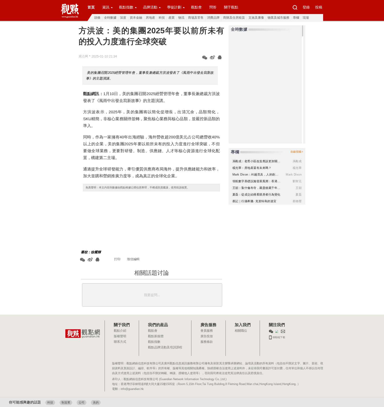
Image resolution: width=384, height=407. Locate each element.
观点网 (83, 56)
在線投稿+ (296, 151)
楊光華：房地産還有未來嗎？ (252, 168)
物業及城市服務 (278, 17)
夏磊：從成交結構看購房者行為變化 (256, 194)
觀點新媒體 (156, 336)
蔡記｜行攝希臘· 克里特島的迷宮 (254, 201)
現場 (306, 17)
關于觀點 (231, 7)
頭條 (97, 17)
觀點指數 (126, 7)
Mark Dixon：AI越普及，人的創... (255, 174)
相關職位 (241, 330)
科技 (162, 17)
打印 (117, 259)
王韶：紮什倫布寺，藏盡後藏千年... (256, 188)
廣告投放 (206, 336)
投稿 (318, 7)
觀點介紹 (120, 330)
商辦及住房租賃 (234, 17)
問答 (212, 7)
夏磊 (299, 194)
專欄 (296, 17)
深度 (123, 17)
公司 (81, 402)
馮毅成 (297, 161)
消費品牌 (213, 17)
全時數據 (110, 17)
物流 (181, 17)
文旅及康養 (256, 17)
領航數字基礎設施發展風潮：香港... (256, 181)
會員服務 (206, 330)
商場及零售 (196, 17)
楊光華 (297, 168)
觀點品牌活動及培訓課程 (165, 347)
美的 (96, 402)
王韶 (299, 188)
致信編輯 (133, 259)
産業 (171, 17)
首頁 (91, 7)
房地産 (150, 17)
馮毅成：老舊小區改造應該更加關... (256, 161)
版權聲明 (120, 336)
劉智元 (297, 181)
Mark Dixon (294, 174)
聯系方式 (120, 341)
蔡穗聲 (297, 201)
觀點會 (196, 7)
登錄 (306, 7)
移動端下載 (278, 337)
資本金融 (136, 17)
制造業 (66, 402)
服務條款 (206, 341)
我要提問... (152, 295)
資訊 (105, 7)
